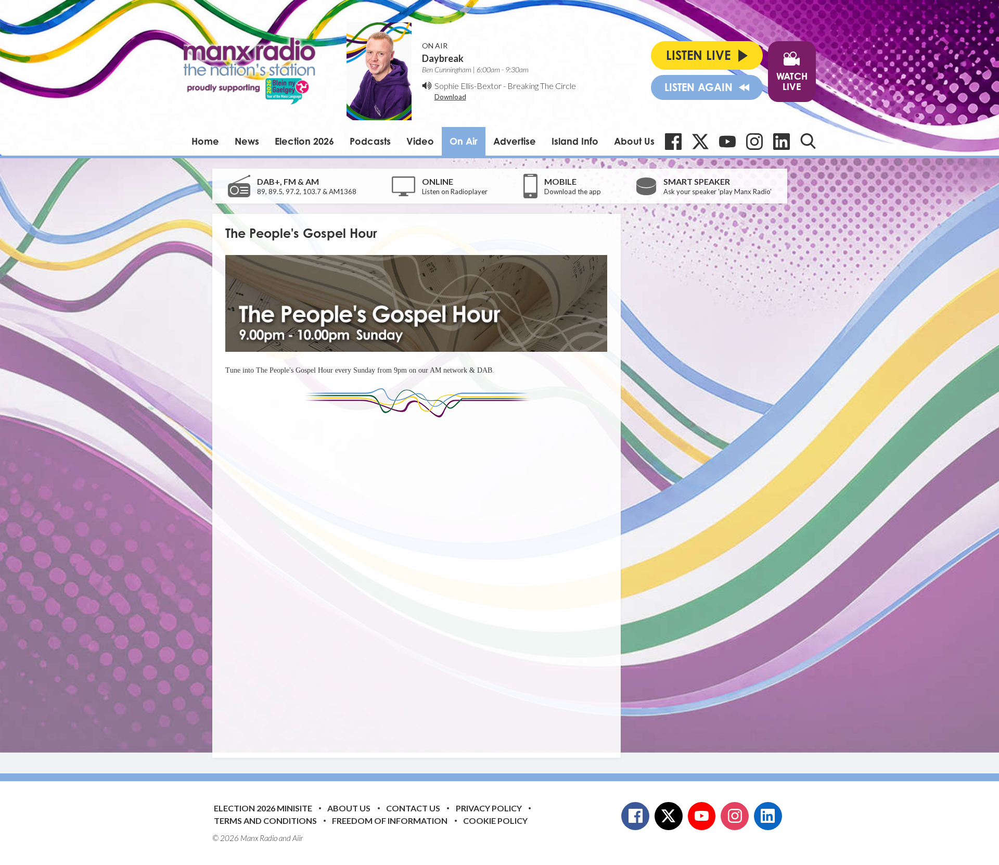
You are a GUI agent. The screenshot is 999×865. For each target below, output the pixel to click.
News (247, 141)
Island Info (575, 141)
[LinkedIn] (781, 141)
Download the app (572, 191)
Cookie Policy (495, 820)
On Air (464, 141)
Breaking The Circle (541, 86)
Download (450, 97)
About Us (634, 141)
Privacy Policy (489, 808)
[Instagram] (754, 141)
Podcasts (370, 141)
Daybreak (443, 58)
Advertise (514, 141)
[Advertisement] (420, 579)
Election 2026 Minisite (263, 808)
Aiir (297, 838)
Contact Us (413, 808)
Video (420, 141)
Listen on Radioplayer (455, 191)
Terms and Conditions (265, 820)
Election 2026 (304, 141)
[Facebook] (673, 141)
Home (205, 141)
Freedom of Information (389, 820)
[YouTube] (727, 141)
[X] (700, 141)
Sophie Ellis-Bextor (468, 86)
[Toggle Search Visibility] (808, 141)
